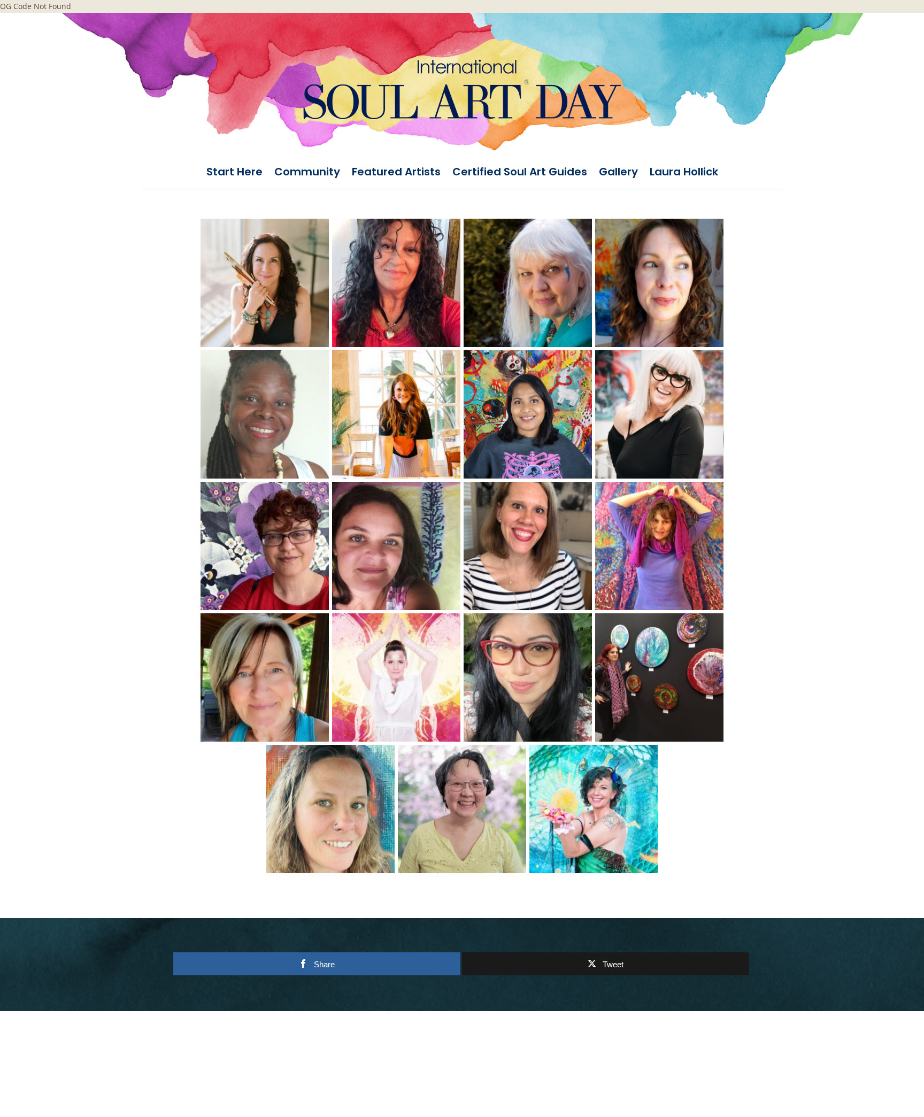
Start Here (234, 173)
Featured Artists (396, 173)
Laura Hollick (684, 173)
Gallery (618, 173)
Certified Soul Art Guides (519, 173)
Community (307, 173)
